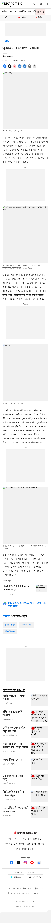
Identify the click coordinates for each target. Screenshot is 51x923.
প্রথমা (18, 849)
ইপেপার (41, 844)
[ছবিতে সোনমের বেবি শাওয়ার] (39, 716)
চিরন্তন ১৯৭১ (31, 844)
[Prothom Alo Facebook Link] (13, 863)
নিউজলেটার (35, 893)
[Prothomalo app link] (16, 877)
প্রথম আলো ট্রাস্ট (11, 844)
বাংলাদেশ (13, 11)
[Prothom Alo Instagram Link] (26, 863)
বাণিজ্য (35, 11)
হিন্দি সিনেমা (10, 631)
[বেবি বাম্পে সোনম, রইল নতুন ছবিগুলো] (39, 732)
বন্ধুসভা (21, 844)
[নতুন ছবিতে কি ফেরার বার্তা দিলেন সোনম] (39, 812)
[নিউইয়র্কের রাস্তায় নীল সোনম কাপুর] (39, 796)
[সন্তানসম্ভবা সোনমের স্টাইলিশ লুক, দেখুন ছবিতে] (39, 748)
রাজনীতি (22, 11)
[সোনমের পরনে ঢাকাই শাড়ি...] (39, 780)
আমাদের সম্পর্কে (13, 888)
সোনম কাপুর (10, 625)
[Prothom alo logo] (25, 833)
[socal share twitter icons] (10, 67)
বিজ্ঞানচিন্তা (37, 839)
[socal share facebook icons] (5, 67)
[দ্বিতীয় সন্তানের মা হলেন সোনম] (39, 700)
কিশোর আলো (26, 839)
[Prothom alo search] (34, 4)
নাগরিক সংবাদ (13, 839)
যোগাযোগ (23, 893)
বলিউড (6, 41)
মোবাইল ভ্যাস (27, 849)
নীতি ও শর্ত (11, 893)
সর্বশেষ (5, 11)
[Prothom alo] (13, 4)
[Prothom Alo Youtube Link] (33, 863)
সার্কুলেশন (36, 888)
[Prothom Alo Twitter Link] (19, 863)
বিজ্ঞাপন (26, 888)
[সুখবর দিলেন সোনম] (39, 764)
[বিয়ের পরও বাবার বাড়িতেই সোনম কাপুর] (41, 588)
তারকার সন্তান (26, 625)
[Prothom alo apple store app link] (35, 877)
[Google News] (39, 863)
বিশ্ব (29, 11)
